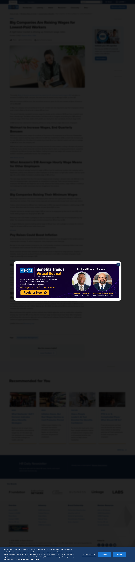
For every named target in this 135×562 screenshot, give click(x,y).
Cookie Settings (89, 554)
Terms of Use (20, 559)
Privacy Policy (34, 559)
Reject (104, 554)
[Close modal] (118, 264)
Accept (119, 554)
